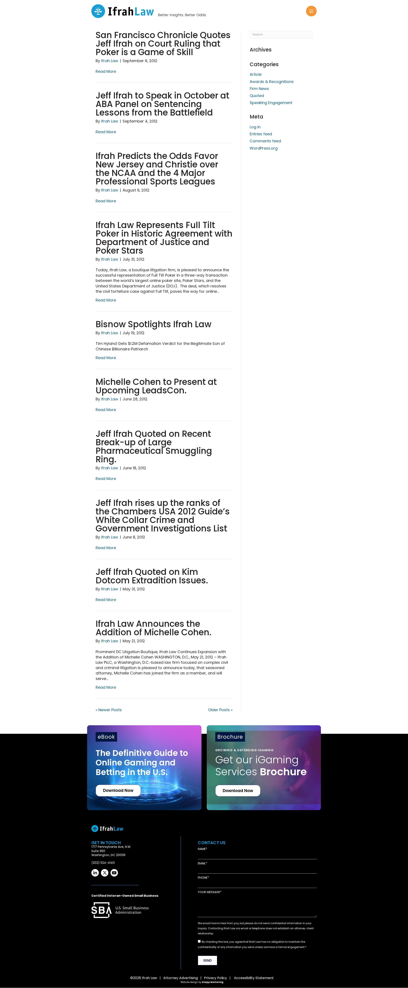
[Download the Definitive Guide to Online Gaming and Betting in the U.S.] (144, 767)
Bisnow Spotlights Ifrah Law (153, 324)
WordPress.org (264, 148)
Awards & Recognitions (272, 81)
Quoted (257, 95)
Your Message (209, 892)
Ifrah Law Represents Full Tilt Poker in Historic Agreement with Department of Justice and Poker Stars (164, 238)
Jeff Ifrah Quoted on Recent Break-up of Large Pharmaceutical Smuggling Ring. (154, 446)
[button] (311, 11)
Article (256, 74)
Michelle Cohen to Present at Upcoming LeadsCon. (156, 386)
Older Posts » (220, 709)
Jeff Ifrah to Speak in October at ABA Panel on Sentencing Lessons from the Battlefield (162, 104)
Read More (106, 71)
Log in (255, 127)
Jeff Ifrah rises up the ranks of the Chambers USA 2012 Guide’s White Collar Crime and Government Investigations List (163, 515)
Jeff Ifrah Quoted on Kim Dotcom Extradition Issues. (152, 576)
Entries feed (261, 134)
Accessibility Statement (254, 978)
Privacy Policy (215, 978)
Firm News (259, 88)
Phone (202, 878)
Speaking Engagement (271, 102)
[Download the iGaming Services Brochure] (264, 767)
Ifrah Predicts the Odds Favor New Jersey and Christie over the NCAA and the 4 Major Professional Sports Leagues (157, 168)
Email (202, 863)
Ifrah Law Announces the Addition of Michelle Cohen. (153, 628)
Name (202, 849)
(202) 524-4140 (103, 863)
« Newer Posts (109, 709)
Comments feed (265, 141)
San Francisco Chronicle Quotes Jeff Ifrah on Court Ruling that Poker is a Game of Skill (163, 43)
